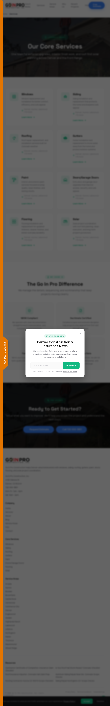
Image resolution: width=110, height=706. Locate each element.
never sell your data (70, 371)
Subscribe (71, 365)
